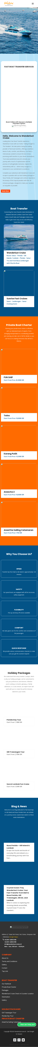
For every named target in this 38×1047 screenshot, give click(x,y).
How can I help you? (27, 1024)
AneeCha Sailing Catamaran (18, 530)
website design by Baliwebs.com (19, 1045)
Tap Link (5, 971)
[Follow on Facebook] (19, 1039)
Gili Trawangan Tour (16, 752)
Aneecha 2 (9, 491)
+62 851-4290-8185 (10, 940)
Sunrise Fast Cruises (17, 298)
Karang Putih (10, 453)
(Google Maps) (13, 937)
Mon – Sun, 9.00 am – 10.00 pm (14, 946)
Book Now (5, 191)
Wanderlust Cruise (16, 252)
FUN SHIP (8, 377)
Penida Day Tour (14, 720)
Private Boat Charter (9, 987)
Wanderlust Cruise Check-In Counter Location (18, 994)
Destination (6, 997)
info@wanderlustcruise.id (12, 944)
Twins (7, 415)
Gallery (4, 965)
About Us (5, 958)
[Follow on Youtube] (23, 1039)
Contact (4, 968)
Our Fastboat (6, 984)
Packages (5, 990)
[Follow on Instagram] (14, 1039)
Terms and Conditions (9, 961)
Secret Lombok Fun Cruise (18, 784)
